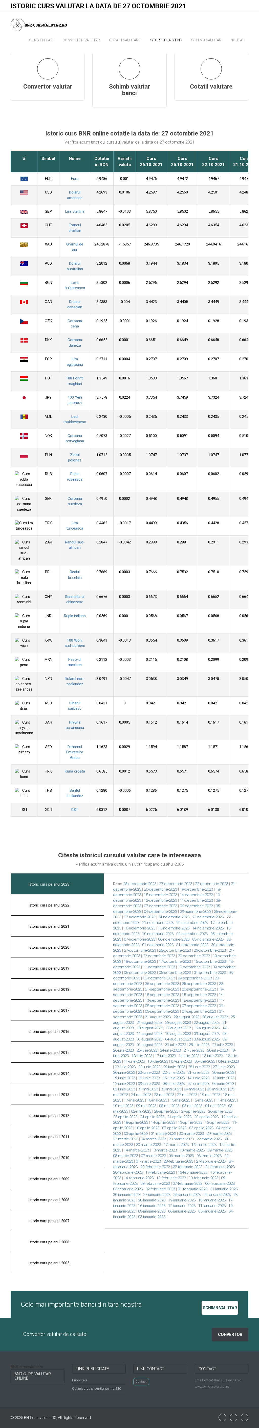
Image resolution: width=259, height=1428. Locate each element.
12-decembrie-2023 (160, 900)
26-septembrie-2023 (162, 983)
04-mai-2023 (215, 1106)
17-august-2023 (178, 1028)
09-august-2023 (207, 1033)
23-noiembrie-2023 (208, 917)
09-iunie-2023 (149, 1083)
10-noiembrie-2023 (158, 933)
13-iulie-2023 (212, 1056)
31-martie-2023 (163, 1133)
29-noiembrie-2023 (195, 911)
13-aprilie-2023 (190, 1122)
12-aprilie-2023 (217, 1122)
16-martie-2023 (204, 1144)
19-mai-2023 (210, 1094)
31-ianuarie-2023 (224, 1189)
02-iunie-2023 (124, 1089)
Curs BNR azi (41, 40)
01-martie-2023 (148, 1161)
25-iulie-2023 (147, 1050)
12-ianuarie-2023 (182, 1205)
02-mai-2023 (141, 1111)
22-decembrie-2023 (211, 884)
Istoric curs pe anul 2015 (48, 1052)
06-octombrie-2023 (140, 972)
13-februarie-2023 (171, 1178)
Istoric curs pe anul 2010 (48, 1158)
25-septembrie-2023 (199, 983)
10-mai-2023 (123, 1106)
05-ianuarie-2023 (212, 1211)
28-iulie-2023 (199, 1044)
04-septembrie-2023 (199, 1011)
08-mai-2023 (169, 1106)
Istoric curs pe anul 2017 (48, 1010)
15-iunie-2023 (174, 1078)
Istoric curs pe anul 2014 (48, 1073)
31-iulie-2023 (175, 1044)
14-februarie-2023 (139, 1178)
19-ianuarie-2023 (182, 1200)
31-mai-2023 (148, 1089)
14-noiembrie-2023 (208, 928)
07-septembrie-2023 (199, 1006)
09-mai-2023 (146, 1106)
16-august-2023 (207, 1028)
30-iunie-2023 (149, 1067)
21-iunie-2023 (198, 1072)
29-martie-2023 (219, 1133)
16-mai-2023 (157, 1100)
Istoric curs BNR (165, 40)
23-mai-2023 (164, 1094)
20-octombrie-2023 (194, 956)
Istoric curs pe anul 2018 (48, 989)
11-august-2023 (149, 1033)
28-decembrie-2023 (139, 884)
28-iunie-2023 (199, 1067)
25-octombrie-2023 (210, 950)
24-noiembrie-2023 (173, 917)
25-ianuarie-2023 (217, 1194)
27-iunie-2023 (224, 1067)
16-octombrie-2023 (210, 961)
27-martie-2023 (125, 1139)
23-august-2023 (178, 1022)
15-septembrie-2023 (199, 995)
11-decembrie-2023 (196, 900)
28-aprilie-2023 (166, 1111)
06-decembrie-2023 (196, 906)
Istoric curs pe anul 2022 (48, 905)
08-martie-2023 (125, 1156)
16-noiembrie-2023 (139, 928)
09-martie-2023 (219, 1150)
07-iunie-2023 (198, 1083)
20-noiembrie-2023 (192, 922)
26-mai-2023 (217, 1089)
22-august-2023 (207, 1022)
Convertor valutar (81, 40)
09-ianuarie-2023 (151, 1211)
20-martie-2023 (148, 1144)
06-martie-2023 (181, 1156)
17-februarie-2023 (160, 1172)
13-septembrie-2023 (162, 1000)
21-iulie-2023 (194, 1050)
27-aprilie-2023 (193, 1111)
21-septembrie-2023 (162, 989)
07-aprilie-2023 (174, 1128)
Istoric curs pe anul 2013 (48, 1094)
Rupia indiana (75, 616)
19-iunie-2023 (124, 1078)
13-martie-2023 (164, 1150)
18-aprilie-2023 (136, 1122)
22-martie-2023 (209, 1139)
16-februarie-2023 (192, 1172)
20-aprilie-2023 (206, 1117)
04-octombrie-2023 (210, 972)
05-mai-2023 (192, 1106)
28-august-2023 (215, 1017)
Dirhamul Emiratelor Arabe (74, 752)
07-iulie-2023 (181, 1061)
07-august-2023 (149, 1039)
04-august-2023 (178, 1039)
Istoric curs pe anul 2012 (48, 1115)
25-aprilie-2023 (125, 1117)
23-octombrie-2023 (159, 956)
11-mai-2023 (226, 1100)
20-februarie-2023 (128, 1172)
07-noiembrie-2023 (139, 939)
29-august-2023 (186, 1017)
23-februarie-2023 (155, 1167)
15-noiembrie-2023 (173, 928)
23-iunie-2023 (149, 1072)
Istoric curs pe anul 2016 (48, 1031)
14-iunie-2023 (198, 1078)
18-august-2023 (149, 1028)
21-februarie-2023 (220, 1167)
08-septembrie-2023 (162, 1006)
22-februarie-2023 (187, 1167)
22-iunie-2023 (174, 1072)
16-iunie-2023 (149, 1078)
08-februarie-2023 (155, 1183)
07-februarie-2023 (187, 1183)
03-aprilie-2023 (136, 1133)
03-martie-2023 (209, 1156)
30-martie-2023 (191, 1133)
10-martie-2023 (192, 1150)
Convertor (230, 1334)
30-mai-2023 (171, 1089)
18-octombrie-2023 (140, 961)
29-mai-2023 (194, 1089)
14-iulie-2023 (189, 1056)
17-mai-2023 (134, 1100)
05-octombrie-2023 (175, 972)
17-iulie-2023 (165, 1056)
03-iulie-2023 (125, 1067)
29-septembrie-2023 (195, 978)
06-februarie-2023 (220, 1183)
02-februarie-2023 (160, 1189)
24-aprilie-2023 (152, 1117)
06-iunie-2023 (223, 1083)
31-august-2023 (158, 1017)
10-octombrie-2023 (194, 967)
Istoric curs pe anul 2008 (48, 1200)
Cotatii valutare (124, 40)
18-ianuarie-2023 (212, 1200)
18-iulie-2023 (142, 1056)
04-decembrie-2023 (160, 911)
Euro (75, 178)
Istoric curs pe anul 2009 (48, 1179)
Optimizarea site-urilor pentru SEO (96, 1388)
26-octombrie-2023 (175, 950)
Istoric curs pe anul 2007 (48, 1221)
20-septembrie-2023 (199, 989)
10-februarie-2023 (203, 1178)
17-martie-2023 (176, 1144)
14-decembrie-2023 (196, 895)
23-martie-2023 (181, 1139)
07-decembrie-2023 (160, 906)
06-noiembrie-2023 (173, 939)
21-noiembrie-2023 (158, 922)
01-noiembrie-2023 (158, 945)
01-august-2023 (149, 1044)
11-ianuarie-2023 (212, 1205)
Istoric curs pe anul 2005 (48, 1263)
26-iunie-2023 (124, 1072)
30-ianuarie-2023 (126, 1194)
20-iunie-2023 (223, 1072)
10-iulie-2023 (157, 1061)
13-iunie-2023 (223, 1078)
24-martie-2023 (153, 1139)
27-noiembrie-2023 (139, 917)
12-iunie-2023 (124, 1083)
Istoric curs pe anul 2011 (48, 1137)
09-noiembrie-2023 (192, 933)
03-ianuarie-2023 (151, 1217)
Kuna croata (75, 771)
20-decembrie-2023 (160, 889)
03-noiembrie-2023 (208, 939)
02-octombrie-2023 (159, 978)
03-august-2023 (207, 1039)
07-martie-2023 (153, 1156)
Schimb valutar (206, 40)
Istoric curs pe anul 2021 (48, 926)
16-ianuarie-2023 (151, 1205)
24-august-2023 (149, 1022)
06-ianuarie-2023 (182, 1211)
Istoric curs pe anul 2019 (48, 968)
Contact (141, 1381)
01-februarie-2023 (192, 1189)
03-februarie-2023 (128, 1189)
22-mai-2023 (187, 1094)
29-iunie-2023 (174, 1067)
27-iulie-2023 (222, 1044)
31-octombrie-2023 (192, 945)
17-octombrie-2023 (175, 961)
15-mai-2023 (180, 1100)
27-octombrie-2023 (140, 950)
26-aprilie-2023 (220, 1111)
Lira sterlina (74, 211)
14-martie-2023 (136, 1150)
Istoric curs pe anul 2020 (48, 947)
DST (74, 809)
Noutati (237, 40)
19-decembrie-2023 (196, 889)
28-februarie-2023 (178, 1161)
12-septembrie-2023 (199, 1000)
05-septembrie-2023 (162, 1011)
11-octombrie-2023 (159, 967)
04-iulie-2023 (228, 1061)
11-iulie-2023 (134, 1061)
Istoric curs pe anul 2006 (48, 1242)
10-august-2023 (178, 1033)
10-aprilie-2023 (147, 1128)
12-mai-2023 (203, 1100)
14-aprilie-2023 (163, 1122)
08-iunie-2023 (174, 1083)
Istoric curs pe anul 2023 (48, 884)
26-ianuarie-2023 (187, 1194)
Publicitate (79, 1380)
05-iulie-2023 (205, 1061)
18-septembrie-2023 (162, 995)
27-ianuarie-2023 (156, 1194)
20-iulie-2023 (217, 1050)
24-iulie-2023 (170, 1050)
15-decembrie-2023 (160, 895)
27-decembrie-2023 (175, 884)
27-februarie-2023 (211, 1161)
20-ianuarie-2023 (151, 1200)
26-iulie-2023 (123, 1050)
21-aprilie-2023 (179, 1117)
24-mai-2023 (141, 1094)
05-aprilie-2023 (201, 1128)
